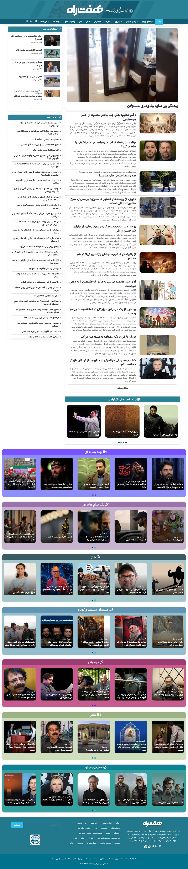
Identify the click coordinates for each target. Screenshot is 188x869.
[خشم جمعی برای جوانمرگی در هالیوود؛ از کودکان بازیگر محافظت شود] (158, 368)
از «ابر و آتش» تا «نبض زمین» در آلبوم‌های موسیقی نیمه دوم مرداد (131, 696)
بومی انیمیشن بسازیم (173, 539)
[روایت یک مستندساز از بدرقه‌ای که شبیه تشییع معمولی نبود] (131, 632)
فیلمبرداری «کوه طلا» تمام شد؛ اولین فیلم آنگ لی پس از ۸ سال (95, 801)
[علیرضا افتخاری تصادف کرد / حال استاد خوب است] (20, 684)
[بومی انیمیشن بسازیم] (168, 526)
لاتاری (75, 838)
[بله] (149, 847)
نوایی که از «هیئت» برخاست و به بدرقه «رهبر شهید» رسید (58, 486)
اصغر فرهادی (107, 823)
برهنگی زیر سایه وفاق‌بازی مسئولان (152, 106)
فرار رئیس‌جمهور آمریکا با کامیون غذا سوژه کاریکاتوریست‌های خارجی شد (94, 589)
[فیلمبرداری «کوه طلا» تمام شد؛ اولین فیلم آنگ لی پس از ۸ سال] (94, 789)
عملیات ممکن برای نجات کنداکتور (28, 96)
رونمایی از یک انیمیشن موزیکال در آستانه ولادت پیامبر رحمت (103, 311)
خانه (159, 21)
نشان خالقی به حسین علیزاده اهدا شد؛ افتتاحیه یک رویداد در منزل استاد (94, 694)
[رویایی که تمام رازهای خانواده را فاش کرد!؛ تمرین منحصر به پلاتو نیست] (168, 737)
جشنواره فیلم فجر (84, 828)
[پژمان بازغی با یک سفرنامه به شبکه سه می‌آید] (158, 345)
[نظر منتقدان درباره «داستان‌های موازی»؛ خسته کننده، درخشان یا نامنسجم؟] (20, 526)
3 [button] (121, 442)
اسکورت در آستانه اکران (136, 539)
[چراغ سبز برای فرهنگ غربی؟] (20, 579)
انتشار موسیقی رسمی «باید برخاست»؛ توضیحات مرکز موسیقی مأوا (131, 484)
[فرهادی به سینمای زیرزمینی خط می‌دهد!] (52, 66)
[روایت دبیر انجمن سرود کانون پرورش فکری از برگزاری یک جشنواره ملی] (158, 235)
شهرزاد (91, 838)
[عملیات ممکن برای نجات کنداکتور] (52, 93)
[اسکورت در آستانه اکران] (131, 526)
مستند (117, 843)
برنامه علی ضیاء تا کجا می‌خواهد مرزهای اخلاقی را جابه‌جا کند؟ (105, 144)
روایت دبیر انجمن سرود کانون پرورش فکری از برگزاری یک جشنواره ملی (104, 228)
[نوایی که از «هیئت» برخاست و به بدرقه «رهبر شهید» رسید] (57, 474)
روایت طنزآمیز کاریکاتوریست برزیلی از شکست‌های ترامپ (131, 591)
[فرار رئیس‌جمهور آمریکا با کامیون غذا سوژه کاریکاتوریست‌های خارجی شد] (94, 579)
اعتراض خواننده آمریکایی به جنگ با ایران (123, 433)
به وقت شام (115, 828)
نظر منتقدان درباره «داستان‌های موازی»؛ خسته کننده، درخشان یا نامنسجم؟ (21, 536)
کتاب (71, 843)
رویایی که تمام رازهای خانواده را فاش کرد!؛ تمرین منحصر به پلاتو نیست (169, 747)
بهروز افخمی (81, 823)
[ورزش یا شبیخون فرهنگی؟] (83, 421)
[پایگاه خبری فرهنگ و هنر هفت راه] (94, 9)
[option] (161, 421)
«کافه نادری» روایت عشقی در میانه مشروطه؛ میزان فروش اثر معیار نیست (20, 747)
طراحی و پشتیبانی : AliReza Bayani (94, 863)
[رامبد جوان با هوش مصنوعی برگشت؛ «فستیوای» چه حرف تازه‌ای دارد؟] (57, 579)
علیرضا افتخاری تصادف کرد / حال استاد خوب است (20, 696)
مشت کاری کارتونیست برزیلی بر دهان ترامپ (169, 591)
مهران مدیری (91, 843)
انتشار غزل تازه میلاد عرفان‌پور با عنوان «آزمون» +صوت (95, 486)
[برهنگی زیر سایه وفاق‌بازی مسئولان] (122, 65)
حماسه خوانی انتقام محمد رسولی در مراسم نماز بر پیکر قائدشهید (168, 486)
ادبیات (107, 21)
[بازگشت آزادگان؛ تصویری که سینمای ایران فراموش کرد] (94, 526)
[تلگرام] (153, 846)
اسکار (118, 823)
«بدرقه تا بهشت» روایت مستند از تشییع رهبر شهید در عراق (95, 644)
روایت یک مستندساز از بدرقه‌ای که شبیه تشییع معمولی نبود (131, 644)
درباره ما (57, 21)
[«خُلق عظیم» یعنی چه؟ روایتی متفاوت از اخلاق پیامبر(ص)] (158, 123)
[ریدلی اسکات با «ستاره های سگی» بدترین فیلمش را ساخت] (131, 789)
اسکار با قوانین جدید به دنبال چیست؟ (59, 538)
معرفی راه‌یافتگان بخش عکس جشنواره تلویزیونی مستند (59, 644)
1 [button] (126, 442)
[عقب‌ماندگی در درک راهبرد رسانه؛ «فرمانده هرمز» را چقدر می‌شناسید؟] (20, 632)
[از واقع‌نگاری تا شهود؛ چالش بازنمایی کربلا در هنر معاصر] (158, 262)
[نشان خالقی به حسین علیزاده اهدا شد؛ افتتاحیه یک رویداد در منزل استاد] (94, 684)
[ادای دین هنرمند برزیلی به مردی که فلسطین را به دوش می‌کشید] (158, 290)
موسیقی (97, 21)
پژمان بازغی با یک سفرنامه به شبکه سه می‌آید (108, 337)
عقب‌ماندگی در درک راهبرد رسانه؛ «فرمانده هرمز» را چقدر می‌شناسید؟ (20, 644)
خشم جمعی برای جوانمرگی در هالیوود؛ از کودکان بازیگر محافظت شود (103, 362)
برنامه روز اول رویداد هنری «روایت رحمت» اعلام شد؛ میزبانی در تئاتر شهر (131, 747)
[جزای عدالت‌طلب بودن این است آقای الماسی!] (52, 40)
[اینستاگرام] (156, 846)
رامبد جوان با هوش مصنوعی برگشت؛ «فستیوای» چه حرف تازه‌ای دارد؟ (57, 589)
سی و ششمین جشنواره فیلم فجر (90, 833)
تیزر (96, 828)
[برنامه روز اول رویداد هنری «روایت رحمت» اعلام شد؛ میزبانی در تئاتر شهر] (131, 737)
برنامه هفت (94, 823)
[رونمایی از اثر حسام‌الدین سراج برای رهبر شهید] (57, 684)
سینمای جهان (132, 21)
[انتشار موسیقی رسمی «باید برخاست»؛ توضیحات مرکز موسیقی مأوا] (131, 474)
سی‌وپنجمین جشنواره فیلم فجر (108, 838)
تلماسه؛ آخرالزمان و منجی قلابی (28, 50)
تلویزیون (118, 21)
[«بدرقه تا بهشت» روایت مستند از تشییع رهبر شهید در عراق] (94, 632)
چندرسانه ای (70, 21)
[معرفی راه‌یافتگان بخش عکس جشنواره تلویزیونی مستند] (57, 632)
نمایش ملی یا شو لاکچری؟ (30, 76)
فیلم (82, 838)
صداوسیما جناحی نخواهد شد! (117, 176)
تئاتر (88, 21)
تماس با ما (44, 21)
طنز (80, 21)
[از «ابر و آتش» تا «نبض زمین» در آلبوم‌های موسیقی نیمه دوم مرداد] (131, 684)
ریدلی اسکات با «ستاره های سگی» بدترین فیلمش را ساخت (132, 801)
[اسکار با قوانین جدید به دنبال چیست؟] (57, 526)
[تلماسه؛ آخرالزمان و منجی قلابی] (52, 53)
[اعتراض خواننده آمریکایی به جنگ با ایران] (122, 421)
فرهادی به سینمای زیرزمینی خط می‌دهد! (28, 64)
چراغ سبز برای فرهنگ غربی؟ (23, 592)
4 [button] (119, 442)
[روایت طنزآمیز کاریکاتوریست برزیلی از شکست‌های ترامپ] (131, 579)
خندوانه (117, 833)
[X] (160, 846)
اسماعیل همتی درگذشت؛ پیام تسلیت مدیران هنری (59, 749)
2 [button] (123, 442)
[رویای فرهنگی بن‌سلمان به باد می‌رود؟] (161, 421)
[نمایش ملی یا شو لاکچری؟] (52, 81)
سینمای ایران (147, 21)
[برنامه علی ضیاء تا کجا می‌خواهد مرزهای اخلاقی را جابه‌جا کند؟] (158, 151)
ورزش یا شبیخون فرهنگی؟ (88, 434)
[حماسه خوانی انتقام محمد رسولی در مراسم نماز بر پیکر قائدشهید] (168, 474)
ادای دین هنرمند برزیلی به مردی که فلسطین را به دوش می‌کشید (102, 284)
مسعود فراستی (105, 843)
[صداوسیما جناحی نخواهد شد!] (158, 181)
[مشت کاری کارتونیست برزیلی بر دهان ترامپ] (168, 579)
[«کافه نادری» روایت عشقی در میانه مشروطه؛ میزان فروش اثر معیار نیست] (20, 737)
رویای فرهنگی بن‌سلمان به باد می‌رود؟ (164, 433)
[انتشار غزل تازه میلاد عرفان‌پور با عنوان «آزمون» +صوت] (94, 474)
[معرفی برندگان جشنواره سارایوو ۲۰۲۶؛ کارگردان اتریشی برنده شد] (20, 789)
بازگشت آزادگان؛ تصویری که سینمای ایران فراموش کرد (97, 538)
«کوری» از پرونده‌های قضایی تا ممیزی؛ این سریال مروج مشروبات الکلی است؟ (103, 201)
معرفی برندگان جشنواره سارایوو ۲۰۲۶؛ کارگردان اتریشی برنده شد (21, 801)
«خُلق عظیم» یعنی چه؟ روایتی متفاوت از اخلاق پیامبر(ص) (108, 117)
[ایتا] (145, 847)
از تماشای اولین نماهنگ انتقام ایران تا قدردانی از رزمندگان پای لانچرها (21, 484)
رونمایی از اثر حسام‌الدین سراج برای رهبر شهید (59, 696)
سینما (108, 833)
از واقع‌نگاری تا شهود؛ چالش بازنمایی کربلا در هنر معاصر (106, 256)
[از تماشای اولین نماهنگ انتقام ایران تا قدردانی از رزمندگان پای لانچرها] (20, 474)
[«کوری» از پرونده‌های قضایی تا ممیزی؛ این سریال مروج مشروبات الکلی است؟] (158, 207)
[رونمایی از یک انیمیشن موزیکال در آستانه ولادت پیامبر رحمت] (158, 317)
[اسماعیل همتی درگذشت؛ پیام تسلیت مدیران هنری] (57, 737)
